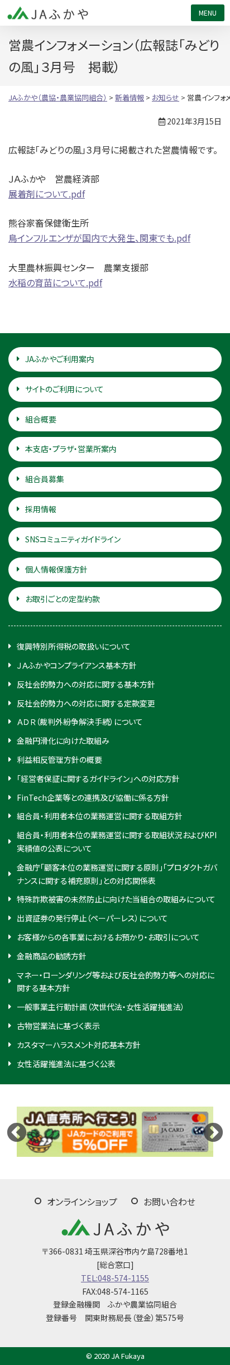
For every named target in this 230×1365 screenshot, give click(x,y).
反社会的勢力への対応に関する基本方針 (86, 684)
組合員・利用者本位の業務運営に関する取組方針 (100, 815)
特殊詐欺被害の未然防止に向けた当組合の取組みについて (116, 899)
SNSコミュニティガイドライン (73, 539)
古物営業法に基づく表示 (58, 1025)
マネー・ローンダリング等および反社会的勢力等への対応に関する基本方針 (115, 981)
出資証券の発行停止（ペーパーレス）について (92, 918)
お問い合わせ (169, 1201)
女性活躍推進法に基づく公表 (66, 1063)
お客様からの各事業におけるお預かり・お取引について (108, 937)
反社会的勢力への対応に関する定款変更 (86, 703)
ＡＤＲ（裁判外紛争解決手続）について (80, 721)
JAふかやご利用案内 (59, 358)
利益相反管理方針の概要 (59, 759)
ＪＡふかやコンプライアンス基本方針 (77, 665)
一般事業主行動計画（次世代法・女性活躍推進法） (101, 1006)
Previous (17, 1131)
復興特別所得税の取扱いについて (74, 646)
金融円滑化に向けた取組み (63, 740)
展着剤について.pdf (46, 193)
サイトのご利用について (64, 389)
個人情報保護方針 (56, 569)
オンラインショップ (82, 1201)
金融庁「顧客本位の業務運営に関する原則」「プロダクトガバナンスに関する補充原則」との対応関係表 (117, 874)
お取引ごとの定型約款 (62, 598)
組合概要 (40, 419)
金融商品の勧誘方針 (52, 956)
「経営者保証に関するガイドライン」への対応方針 (98, 778)
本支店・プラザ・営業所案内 (71, 448)
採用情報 (40, 509)
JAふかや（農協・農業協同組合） (47, 13)
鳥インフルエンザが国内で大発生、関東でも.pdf (99, 237)
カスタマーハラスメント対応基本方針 (79, 1044)
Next (213, 1131)
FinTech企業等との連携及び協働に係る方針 (93, 797)
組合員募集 (44, 478)
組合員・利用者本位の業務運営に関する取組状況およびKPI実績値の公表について (117, 841)
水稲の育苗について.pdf (55, 282)
